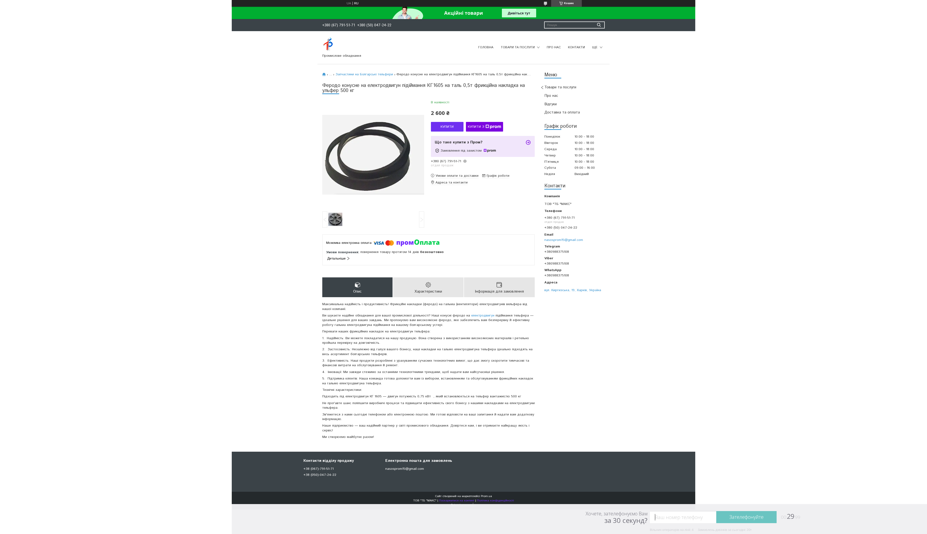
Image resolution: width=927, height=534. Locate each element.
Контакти (576, 47)
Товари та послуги (518, 47)
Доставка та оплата (562, 112)
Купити (447, 126)
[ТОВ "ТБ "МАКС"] (328, 44)
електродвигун (482, 315)
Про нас (554, 47)
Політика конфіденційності (495, 501)
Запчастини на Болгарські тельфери (364, 74)
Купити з (476, 126)
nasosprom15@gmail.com (563, 240)
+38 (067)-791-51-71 (318, 468)
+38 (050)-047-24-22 (319, 474)
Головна (485, 47)
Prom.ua (486, 496)
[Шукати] (598, 25)
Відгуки (550, 104)
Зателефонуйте (746, 517)
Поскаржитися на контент (456, 501)
